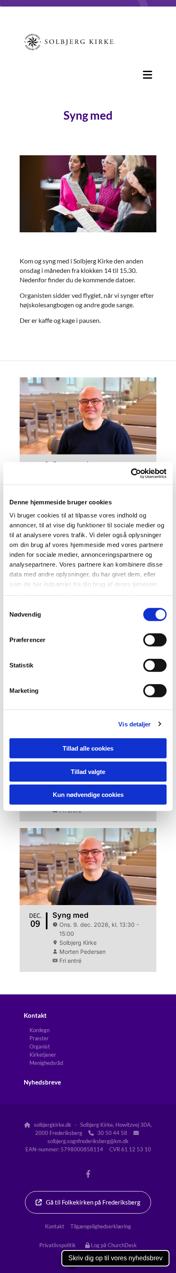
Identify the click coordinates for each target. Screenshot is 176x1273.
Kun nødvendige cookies (88, 794)
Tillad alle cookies (88, 748)
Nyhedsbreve (42, 1082)
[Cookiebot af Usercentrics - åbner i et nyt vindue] (131, 473)
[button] (88, 74)
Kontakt (35, 1015)
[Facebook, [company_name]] (88, 1173)
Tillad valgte (88, 771)
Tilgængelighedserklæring (100, 1226)
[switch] (155, 640)
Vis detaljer (134, 723)
